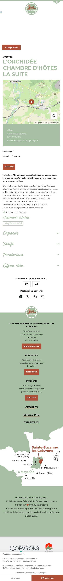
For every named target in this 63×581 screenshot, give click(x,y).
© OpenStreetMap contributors (47, 122)
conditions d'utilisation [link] (36, 512)
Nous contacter (31, 346)
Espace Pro (31, 415)
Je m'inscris (31, 372)
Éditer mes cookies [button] (45, 501)
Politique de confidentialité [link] (20, 501)
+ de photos (11, 47)
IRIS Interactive (40, 504)
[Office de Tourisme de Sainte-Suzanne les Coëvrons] (31, 8)
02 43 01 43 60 (31, 340)
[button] (57, 2)
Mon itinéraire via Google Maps (22, 141)
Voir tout (31, 398)
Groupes (31, 407)
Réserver (9, 167)
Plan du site (21, 497)
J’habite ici (31, 422)
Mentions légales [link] (37, 497)
